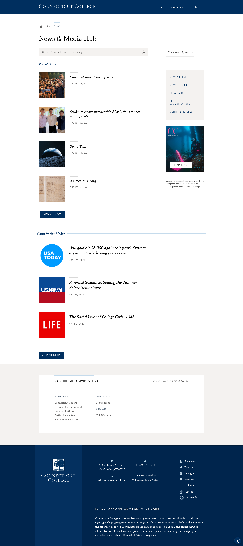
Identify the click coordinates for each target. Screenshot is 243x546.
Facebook (189, 461)
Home (42, 26)
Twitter (188, 467)
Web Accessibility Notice (145, 480)
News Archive (178, 77)
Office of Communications (180, 102)
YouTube (189, 479)
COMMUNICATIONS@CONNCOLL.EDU (170, 381)
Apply (164, 7)
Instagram (190, 473)
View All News (52, 214)
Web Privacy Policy (145, 475)
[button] (237, 540)
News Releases (179, 85)
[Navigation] (190, 7)
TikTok (189, 491)
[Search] (198, 7)
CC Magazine (177, 93)
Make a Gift (177, 7)
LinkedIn (189, 485)
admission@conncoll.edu (112, 480)
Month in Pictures (181, 112)
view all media (51, 355)
